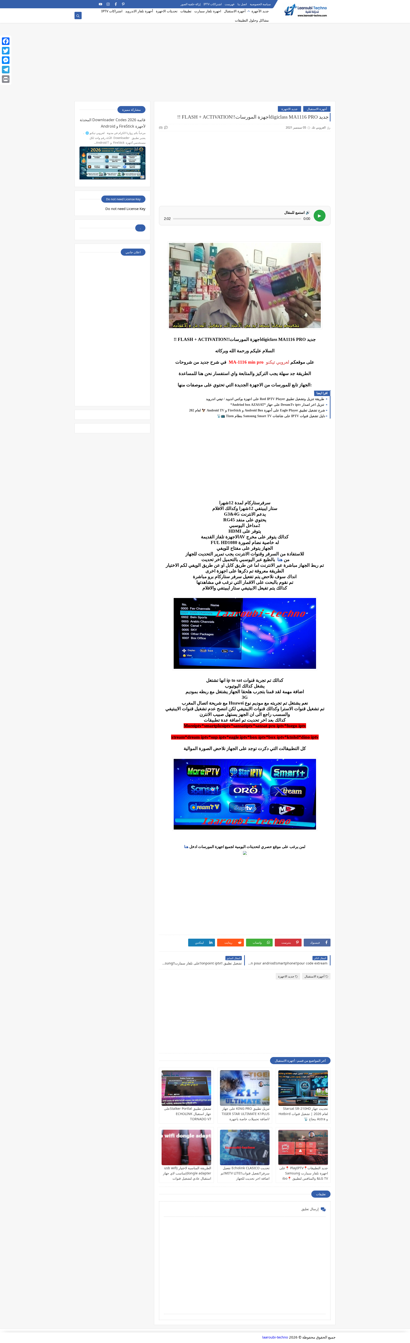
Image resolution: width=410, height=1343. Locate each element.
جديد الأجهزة (260, 11)
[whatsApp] (93, 4)
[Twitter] (5, 50)
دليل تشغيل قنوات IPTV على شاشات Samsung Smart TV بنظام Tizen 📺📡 (271, 416)
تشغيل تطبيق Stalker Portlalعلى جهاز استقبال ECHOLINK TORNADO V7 (187, 1113)
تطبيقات (185, 11)
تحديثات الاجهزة (166, 11)
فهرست (229, 4)
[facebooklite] (78, 4)
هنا (280, 559)
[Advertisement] (205, 64)
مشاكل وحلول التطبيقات (252, 20)
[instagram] (108, 4)
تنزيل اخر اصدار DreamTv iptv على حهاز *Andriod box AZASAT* (277, 404)
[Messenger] (5, 60)
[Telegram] (85, 4)
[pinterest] (123, 4)
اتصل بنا (242, 4)
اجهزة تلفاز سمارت (207, 11)
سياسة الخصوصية (260, 4)
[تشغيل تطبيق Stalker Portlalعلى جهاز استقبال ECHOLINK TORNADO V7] (186, 1088)
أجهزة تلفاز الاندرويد (139, 11)
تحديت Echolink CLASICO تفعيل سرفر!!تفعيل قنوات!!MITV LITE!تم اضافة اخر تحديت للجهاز (245, 1173)
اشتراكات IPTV (213, 4)
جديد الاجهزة (289, 109)
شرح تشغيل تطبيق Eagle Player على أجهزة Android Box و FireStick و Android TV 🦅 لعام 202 (257, 410)
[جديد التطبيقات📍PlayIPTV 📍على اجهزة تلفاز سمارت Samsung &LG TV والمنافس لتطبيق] (303, 1147)
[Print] (5, 79)
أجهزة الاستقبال (235, 11)
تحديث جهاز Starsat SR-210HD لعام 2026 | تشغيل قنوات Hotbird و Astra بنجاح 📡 (303, 1113)
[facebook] (115, 4)
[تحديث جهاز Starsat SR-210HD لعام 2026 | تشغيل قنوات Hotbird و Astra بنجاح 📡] (303, 1088)
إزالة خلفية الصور (190, 4)
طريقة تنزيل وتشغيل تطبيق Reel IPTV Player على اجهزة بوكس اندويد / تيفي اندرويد (265, 399)
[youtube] (100, 4)
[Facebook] (5, 41)
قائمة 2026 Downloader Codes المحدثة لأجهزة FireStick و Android (112, 123)
